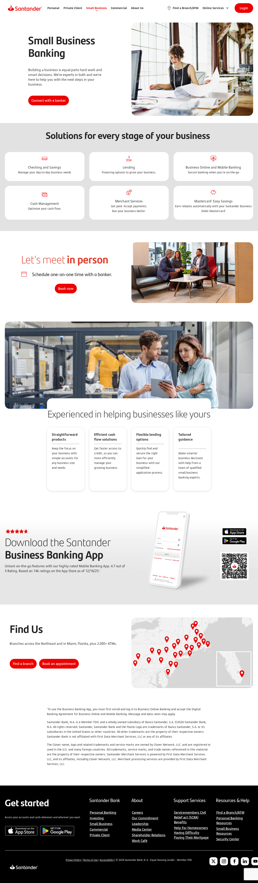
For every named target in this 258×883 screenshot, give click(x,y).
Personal (53, 8)
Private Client (72, 8)
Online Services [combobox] (213, 8)
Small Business (96, 8)
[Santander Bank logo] (25, 8)
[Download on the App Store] (234, 532)
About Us (137, 8)
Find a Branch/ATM (186, 8)
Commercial (119, 8)
